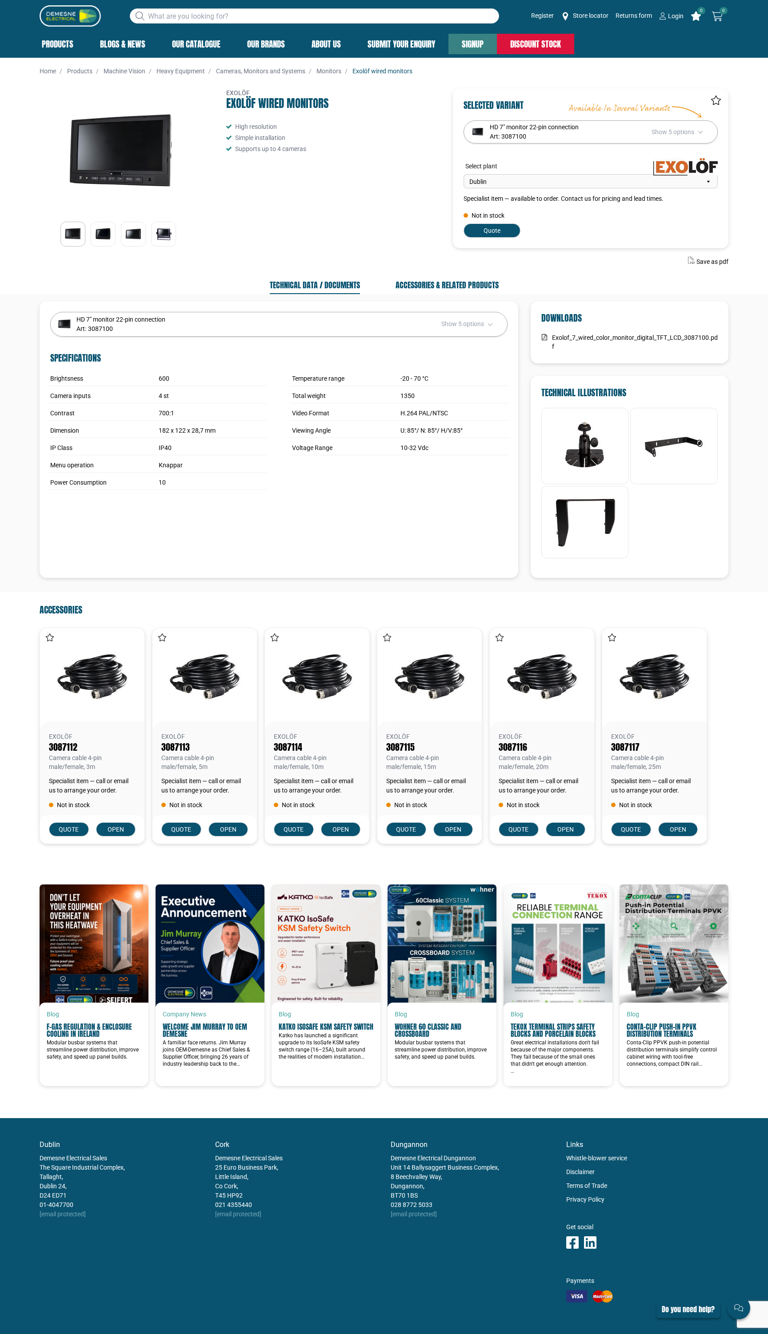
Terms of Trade (586, 1185)
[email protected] (63, 1214)
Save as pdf (712, 261)
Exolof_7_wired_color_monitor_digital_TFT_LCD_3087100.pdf (635, 342)
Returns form (634, 15)
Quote (492, 230)
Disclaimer (580, 1171)
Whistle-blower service (596, 1158)
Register (542, 15)
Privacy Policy (585, 1199)
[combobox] (314, 16)
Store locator (590, 15)
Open (116, 829)
